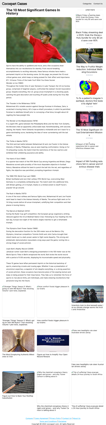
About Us (76, 418)
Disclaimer (62, 421)
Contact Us (98, 4)
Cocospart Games (14, 4)
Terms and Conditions (48, 421)
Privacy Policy (55, 418)
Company (29, 418)
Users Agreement (41, 418)
